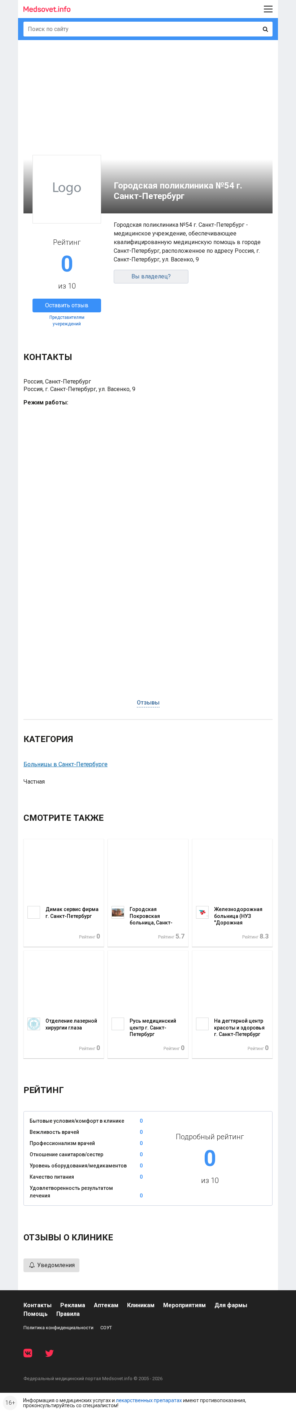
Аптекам (106, 1305)
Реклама (72, 1305)
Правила (68, 1313)
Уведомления (55, 1265)
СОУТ (106, 1327)
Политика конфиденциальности (58, 1327)
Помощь (35, 1313)
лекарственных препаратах (149, 1400)
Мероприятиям (184, 1305)
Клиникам (140, 1305)
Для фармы (230, 1305)
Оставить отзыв (66, 305)
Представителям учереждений (66, 320)
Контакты (37, 1305)
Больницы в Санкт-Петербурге (65, 764)
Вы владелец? (151, 276)
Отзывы (148, 702)
